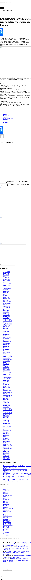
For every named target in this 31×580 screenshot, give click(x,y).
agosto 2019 (6, 396)
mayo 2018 (6, 419)
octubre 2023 (6, 322)
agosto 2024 (6, 307)
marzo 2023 (6, 332)
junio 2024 (6, 310)
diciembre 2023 (7, 319)
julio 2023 (6, 327)
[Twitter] (15, 32)
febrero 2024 (6, 316)
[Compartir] (15, 35)
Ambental (5, 489)
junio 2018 (6, 417)
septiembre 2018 (7, 413)
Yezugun (6, 137)
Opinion (5, 519)
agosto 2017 (6, 432)
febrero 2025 (6, 298)
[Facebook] (15, 29)
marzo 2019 (6, 404)
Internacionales (7, 511)
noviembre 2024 (7, 303)
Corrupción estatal (8, 495)
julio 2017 (6, 433)
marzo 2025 (6, 297)
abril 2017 (6, 438)
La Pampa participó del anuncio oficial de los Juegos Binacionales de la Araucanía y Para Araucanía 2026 (17, 474)
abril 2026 (6, 278)
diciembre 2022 (7, 337)
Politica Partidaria (7, 525)
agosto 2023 (6, 325)
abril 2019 (6, 402)
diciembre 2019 (7, 390)
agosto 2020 (6, 378)
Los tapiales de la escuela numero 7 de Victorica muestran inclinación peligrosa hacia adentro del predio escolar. (17, 544)
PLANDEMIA (7, 522)
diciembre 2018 (7, 408)
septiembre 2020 (7, 377)
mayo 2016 (6, 454)
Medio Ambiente (7, 516)
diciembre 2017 (7, 426)
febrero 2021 (6, 370)
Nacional (5, 517)
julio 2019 (6, 398)
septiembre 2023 (7, 324)
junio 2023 (6, 328)
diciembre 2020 (7, 373)
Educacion (22, 137)
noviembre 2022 (7, 338)
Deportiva (6, 502)
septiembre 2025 (7, 288)
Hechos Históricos (8, 508)
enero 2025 (6, 300)
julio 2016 (6, 451)
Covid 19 (5, 496)
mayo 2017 (6, 436)
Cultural (5, 498)
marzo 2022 (6, 350)
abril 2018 (6, 420)
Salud (4, 531)
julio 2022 (6, 344)
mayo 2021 (6, 365)
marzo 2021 (6, 368)
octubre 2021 (6, 358)
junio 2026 (6, 275)
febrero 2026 (6, 281)
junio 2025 (6, 292)
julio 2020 (6, 380)
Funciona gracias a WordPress (20, 575)
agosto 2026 (6, 272)
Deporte (5, 501)
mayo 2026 (6, 276)
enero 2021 (6, 371)
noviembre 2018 (7, 410)
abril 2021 (6, 367)
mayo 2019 (6, 401)
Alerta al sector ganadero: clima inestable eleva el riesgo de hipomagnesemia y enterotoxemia (16, 480)
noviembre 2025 (7, 285)
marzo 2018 (6, 422)
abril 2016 (6, 456)
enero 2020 (6, 389)
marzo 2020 (6, 386)
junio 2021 (6, 364)
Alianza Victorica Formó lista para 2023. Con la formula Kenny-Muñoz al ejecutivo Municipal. (16, 552)
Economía (6, 504)
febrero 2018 (6, 423)
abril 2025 (6, 295)
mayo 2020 (6, 383)
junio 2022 (6, 346)
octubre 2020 (6, 375)
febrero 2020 (6, 387)
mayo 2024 (6, 312)
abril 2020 (6, 384)
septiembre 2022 (7, 341)
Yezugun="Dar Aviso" (6, 2)
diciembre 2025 (7, 283)
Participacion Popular (8, 520)
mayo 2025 (6, 294)
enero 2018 (6, 424)
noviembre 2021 (7, 356)
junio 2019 (6, 399)
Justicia (5, 513)
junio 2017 (6, 435)
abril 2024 (6, 313)
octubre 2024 (6, 304)
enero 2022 (6, 353)
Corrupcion (6, 493)
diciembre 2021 (7, 355)
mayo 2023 (6, 329)
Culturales (6, 499)
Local (4, 514)
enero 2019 (6, 407)
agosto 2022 (6, 343)
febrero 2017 (6, 441)
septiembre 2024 (7, 306)
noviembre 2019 (7, 392)
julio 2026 (6, 273)
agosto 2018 (6, 414)
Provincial (17, 139)
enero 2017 (6, 442)
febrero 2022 (6, 352)
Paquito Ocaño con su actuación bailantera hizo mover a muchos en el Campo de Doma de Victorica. (15, 560)
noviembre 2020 (7, 374)
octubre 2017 (6, 429)
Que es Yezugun (7, 10)
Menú (2, 7)
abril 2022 (6, 349)
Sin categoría (6, 533)
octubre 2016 (6, 447)
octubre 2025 (6, 286)
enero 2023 (6, 335)
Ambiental (6, 490)
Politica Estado (10, 139)
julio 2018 (6, 416)
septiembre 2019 (7, 395)
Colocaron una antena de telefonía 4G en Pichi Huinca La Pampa (17, 556)
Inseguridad (6, 510)
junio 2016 (6, 453)
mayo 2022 (6, 347)
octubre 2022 (6, 340)
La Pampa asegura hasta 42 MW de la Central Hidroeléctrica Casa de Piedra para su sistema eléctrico (15, 470)
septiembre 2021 (7, 359)
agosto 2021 (6, 361)
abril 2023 (6, 331)
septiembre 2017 (7, 430)
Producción (6, 526)
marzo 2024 (6, 315)
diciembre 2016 (7, 444)
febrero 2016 (6, 459)
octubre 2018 (6, 411)
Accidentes (6, 487)
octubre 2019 (6, 393)
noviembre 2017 (7, 427)
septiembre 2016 (7, 448)
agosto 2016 (6, 450)
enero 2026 (6, 282)
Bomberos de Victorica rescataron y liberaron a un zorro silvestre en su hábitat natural (16, 477)
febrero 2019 (6, 405)
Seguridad (6, 532)
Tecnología (6, 535)
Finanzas (5, 507)
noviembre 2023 (7, 321)
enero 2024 (6, 318)
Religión (5, 529)
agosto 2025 (6, 289)
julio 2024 (6, 309)
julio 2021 (6, 362)
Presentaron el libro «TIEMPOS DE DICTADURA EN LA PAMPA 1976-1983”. (16, 548)
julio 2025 (6, 291)
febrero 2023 (6, 334)
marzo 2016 (6, 457)
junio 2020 (6, 381)
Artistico (5, 492)
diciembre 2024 (7, 301)
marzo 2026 (6, 279)
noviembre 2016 (7, 445)
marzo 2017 (6, 439)
